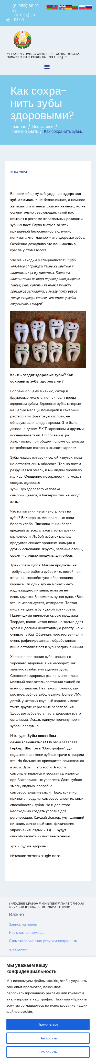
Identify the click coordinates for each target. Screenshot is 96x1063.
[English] (62, 6)
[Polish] (82, 6)
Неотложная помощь (26, 932)
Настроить (48, 1038)
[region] (48, 1010)
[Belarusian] (49, 6)
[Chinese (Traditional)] (55, 6)
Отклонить (48, 1052)
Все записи (43, 126)
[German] (69, 6)
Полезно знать (24, 131)
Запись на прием (23, 924)
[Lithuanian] (75, 6)
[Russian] (89, 6)
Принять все (48, 1024)
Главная (18, 126)
